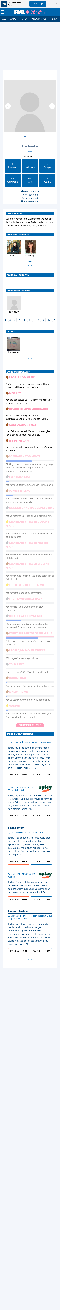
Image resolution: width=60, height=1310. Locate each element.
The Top (54, 19)
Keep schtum (16, 828)
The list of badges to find (30, 725)
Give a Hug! (27, 156)
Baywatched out (18, 911)
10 (49, 320)
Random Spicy (38, 19)
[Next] (54, 320)
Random (13, 19)
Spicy (24, 19)
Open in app (38, 4)
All (4, 19)
